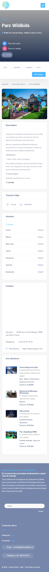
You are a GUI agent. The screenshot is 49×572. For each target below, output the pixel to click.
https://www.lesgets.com (32, 349)
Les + (39, 67)
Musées (22, 402)
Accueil (5, 84)
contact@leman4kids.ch (23, 547)
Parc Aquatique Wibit (28, 432)
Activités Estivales (26, 420)
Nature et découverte (31, 379)
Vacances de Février (26, 382)
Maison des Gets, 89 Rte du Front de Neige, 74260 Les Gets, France (30, 373)
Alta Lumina (24, 411)
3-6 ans (13, 204)
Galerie (17, 67)
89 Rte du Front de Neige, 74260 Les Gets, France (23, 33)
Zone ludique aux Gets (28, 367)
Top (5, 67)
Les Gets (11, 182)
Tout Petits (28, 204)
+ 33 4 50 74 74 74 (25, 342)
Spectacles (23, 422)
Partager (40, 74)
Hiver (21, 379)
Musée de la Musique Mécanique (28, 392)
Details (29, 67)
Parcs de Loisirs (18, 84)
